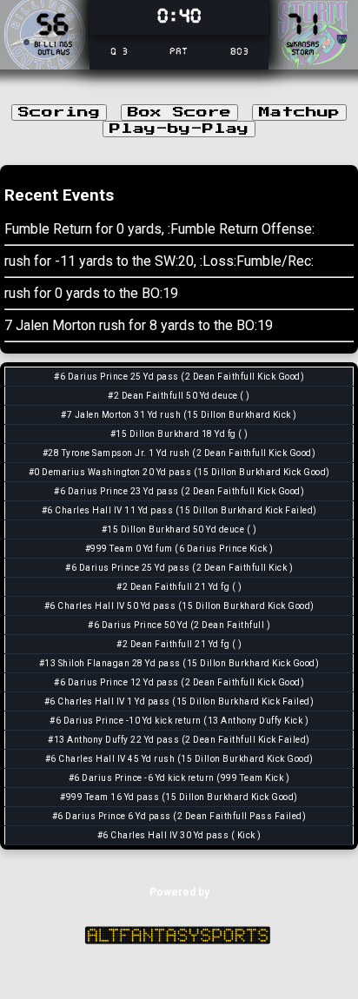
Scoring (59, 112)
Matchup (299, 112)
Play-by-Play (179, 129)
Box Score (179, 112)
